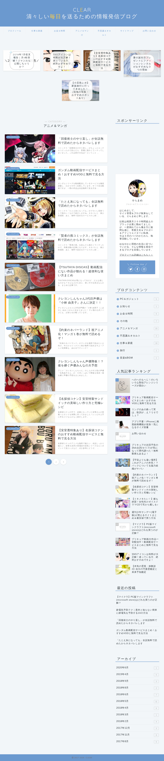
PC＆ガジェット (138, 298)
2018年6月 (136, 694)
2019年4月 (136, 674)
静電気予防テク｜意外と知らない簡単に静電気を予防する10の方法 (136, 611)
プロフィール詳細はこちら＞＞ (136, 255)
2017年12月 (136, 727)
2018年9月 (136, 681)
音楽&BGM (138, 357)
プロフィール (14, 31)
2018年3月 (136, 714)
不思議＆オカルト (104, 32)
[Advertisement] (137, 146)
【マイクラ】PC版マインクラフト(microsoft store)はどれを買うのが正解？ (136, 600)
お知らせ (138, 306)
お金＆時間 (59, 31)
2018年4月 (136, 707)
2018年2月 (136, 721)
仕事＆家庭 (37, 31)
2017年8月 (136, 741)
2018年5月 (136, 701)
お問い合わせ (149, 31)
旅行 (138, 350)
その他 (138, 321)
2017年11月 (136, 734)
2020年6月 (136, 667)
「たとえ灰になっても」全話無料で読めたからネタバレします (136, 642)
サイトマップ (127, 31)
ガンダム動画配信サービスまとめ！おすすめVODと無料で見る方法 (136, 631)
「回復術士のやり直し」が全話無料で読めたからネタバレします (136, 621)
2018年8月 (136, 687)
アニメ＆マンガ (82, 32)
